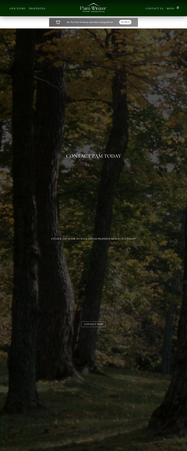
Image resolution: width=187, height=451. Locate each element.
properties (37, 8)
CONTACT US (154, 8)
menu (171, 8)
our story (18, 8)
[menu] (177, 7)
